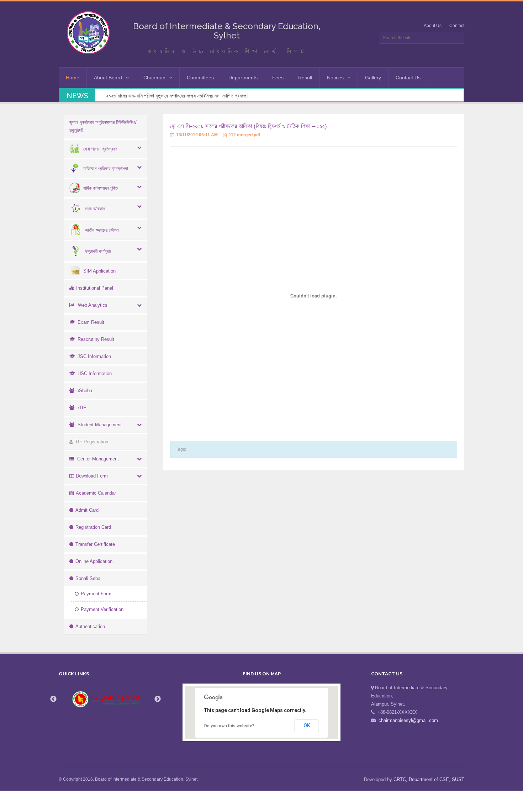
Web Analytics (92, 305)
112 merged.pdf (244, 134)
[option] (106, 699)
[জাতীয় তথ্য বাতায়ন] (106, 699)
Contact (456, 25)
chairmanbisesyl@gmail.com (408, 720)
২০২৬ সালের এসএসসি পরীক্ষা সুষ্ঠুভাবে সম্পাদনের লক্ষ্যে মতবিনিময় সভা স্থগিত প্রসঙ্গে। (177, 96)
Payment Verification (102, 609)
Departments (243, 77)
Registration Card (93, 527)
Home (72, 77)
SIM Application (99, 271)
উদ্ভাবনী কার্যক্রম (98, 251)
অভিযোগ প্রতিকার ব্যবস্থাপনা (105, 168)
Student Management (100, 424)
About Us (433, 25)
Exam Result (91, 322)
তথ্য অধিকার (95, 208)
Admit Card (87, 510)
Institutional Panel (94, 288)
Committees (200, 77)
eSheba (84, 390)
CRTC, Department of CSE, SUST (428, 779)
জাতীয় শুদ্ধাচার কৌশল (102, 230)
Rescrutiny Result (96, 339)
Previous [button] (53, 699)
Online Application (93, 561)
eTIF (81, 407)
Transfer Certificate (95, 544)
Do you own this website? (229, 725)
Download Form (92, 476)
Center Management (98, 459)
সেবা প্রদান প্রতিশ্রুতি (100, 149)
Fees (278, 77)
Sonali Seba (87, 578)
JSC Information (94, 356)
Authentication (90, 626)
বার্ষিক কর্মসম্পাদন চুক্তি (100, 188)
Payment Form (96, 593)
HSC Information (95, 373)
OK (306, 725)
